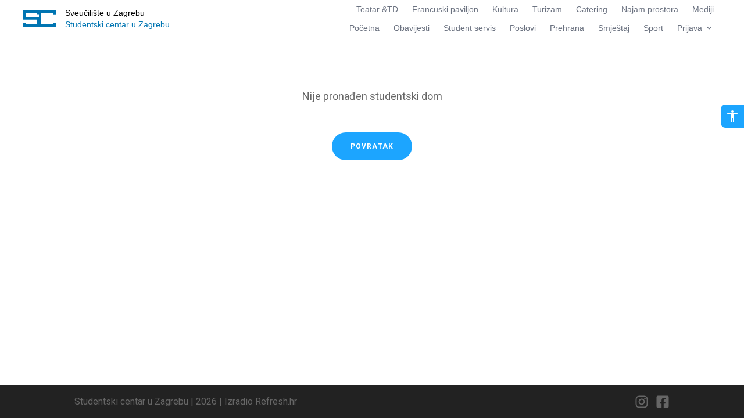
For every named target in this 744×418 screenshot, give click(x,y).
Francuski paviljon (445, 9)
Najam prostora (649, 9)
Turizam (547, 9)
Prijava (689, 28)
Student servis (469, 28)
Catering (591, 9)
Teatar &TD (377, 9)
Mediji (703, 9)
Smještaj (613, 28)
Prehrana (567, 28)
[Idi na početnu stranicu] (39, 18)
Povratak (372, 146)
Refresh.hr (276, 401)
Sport (653, 28)
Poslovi (523, 28)
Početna (364, 28)
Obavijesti (412, 28)
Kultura (505, 9)
